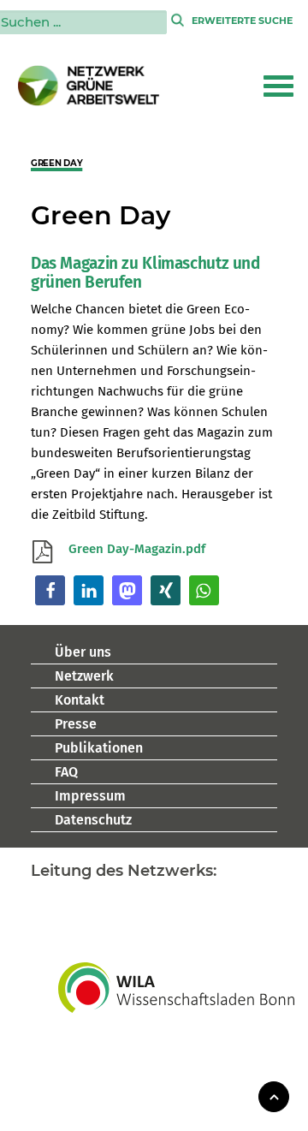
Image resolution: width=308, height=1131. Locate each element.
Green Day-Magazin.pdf (136, 549)
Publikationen (99, 748)
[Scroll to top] (273, 1095)
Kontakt (79, 700)
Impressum (90, 796)
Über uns (83, 652)
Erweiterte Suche (242, 21)
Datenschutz (93, 820)
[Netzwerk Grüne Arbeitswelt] (89, 85)
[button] (278, 85)
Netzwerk (84, 676)
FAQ (66, 772)
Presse (76, 724)
